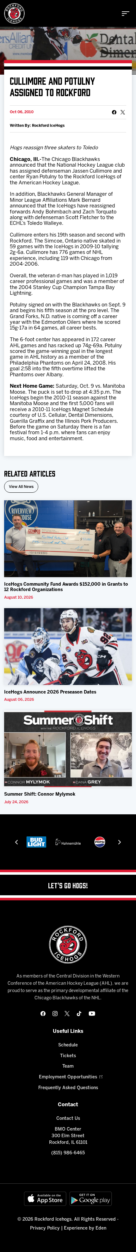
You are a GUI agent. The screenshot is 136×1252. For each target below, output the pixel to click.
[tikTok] (79, 1013)
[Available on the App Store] (45, 1199)
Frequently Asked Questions (68, 1088)
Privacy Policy (45, 1228)
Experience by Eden (85, 1228)
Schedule (68, 1045)
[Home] (14, 13)
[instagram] (55, 1013)
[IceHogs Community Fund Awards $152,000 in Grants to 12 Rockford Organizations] (68, 538)
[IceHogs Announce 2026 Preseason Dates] (68, 646)
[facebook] (43, 1013)
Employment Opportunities (68, 1077)
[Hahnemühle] (40, 842)
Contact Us (68, 1119)
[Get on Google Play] (91, 1199)
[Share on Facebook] (114, 112)
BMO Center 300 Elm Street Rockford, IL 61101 (68, 1136)
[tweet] (122, 112)
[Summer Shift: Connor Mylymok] (68, 749)
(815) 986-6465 (68, 1153)
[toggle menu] (125, 13)
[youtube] (91, 1013)
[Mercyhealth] (103, 842)
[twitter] (67, 1013)
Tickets (68, 1056)
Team (68, 1066)
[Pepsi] (71, 842)
